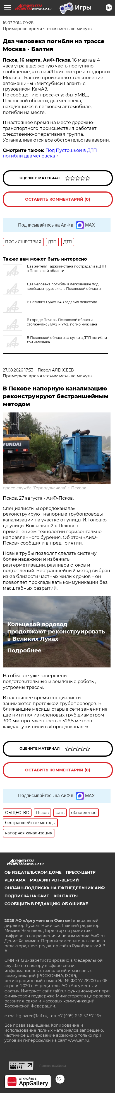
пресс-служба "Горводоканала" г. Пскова (44, 487)
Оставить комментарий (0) (57, 199)
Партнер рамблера (52, 1065)
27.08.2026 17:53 (18, 370)
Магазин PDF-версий (54, 880)
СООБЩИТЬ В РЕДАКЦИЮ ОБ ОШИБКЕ (46, 903)
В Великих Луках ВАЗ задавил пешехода (62, 302)
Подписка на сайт (26, 895)
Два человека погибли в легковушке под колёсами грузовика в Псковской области (64, 286)
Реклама (14, 880)
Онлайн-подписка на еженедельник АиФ (54, 887)
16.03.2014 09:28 (18, 22)
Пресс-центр (80, 872)
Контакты (66, 895)
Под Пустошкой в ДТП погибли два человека (50, 153)
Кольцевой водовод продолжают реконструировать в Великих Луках (56, 631)
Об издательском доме (32, 872)
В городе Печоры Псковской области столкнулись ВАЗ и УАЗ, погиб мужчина (62, 322)
